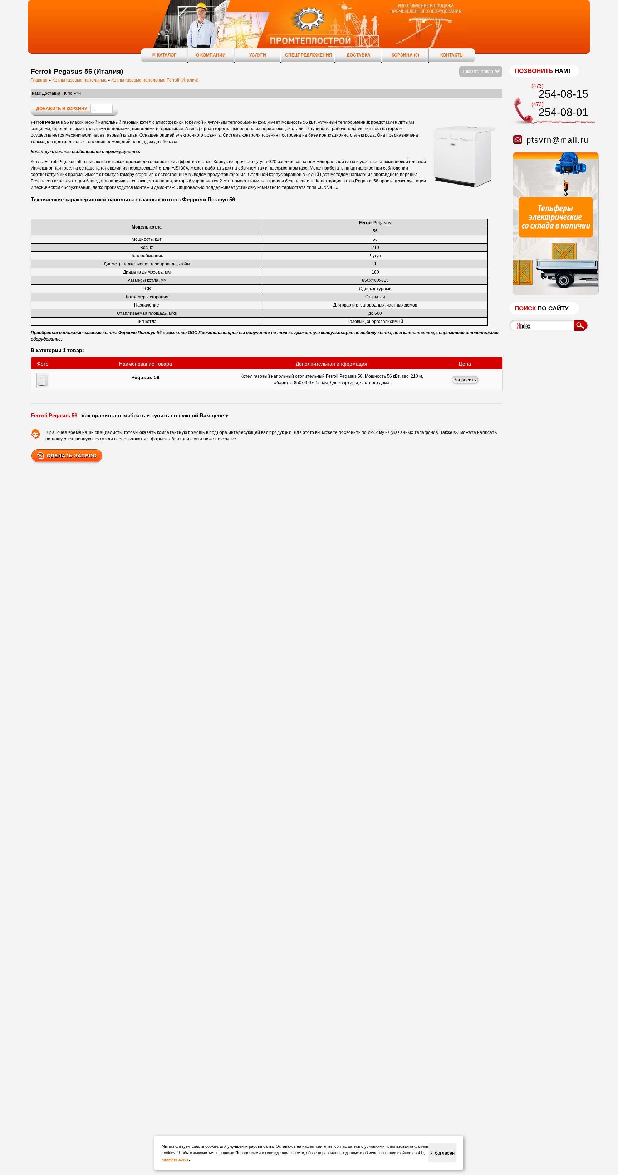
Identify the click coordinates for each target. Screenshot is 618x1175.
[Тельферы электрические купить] (554, 293)
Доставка (359, 55)
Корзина (405, 55)
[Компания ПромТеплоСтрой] (309, 30)
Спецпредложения (308, 55)
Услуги (257, 55)
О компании (211, 55)
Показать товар (477, 71)
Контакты (452, 55)
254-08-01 (563, 112)
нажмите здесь (175, 1159)
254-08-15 (563, 94)
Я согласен (442, 1153)
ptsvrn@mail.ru (557, 140)
